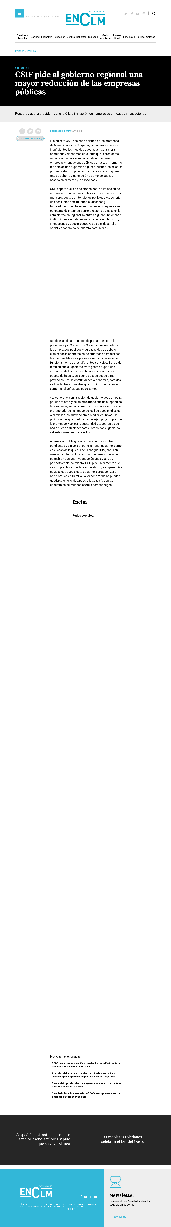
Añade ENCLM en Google (31, 138)
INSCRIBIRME (119, 1217)
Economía (46, 36)
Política (141, 36)
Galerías (150, 36)
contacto (92, 1204)
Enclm (67, 130)
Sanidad (35, 36)
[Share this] (22, 131)
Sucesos (93, 36)
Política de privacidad (59, 1205)
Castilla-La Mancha (22, 37)
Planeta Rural (117, 37)
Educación (59, 36)
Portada (19, 51)
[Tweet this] (30, 131)
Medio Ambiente (105, 37)
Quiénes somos (81, 1205)
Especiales (129, 36)
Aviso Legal (49, 1205)
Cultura (71, 36)
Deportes (81, 36)
